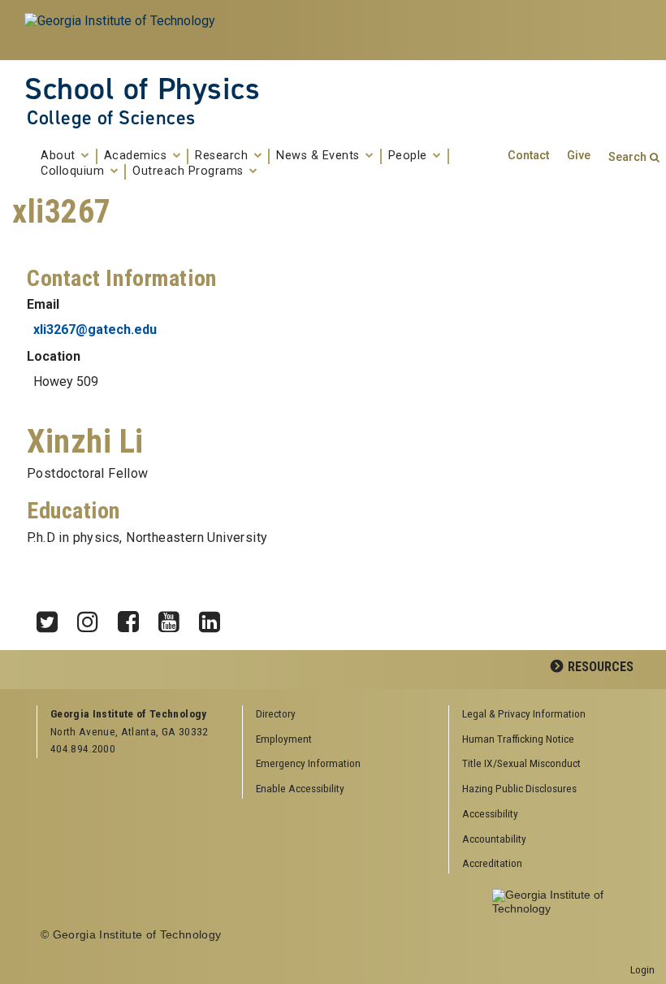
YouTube (174, 617)
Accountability (494, 838)
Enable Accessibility (300, 788)
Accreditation (492, 862)
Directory (276, 713)
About (60, 156)
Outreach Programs (189, 171)
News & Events (319, 156)
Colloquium (74, 171)
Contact (528, 156)
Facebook (134, 617)
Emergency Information (308, 762)
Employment (284, 738)
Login (642, 969)
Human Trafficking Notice (518, 738)
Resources (601, 666)
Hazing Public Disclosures (519, 788)
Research (223, 156)
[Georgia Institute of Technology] (121, 30)
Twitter (53, 617)
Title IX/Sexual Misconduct (521, 762)
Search (627, 157)
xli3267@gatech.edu (95, 329)
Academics (137, 156)
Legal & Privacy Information (524, 713)
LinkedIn (215, 617)
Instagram (93, 617)
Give (578, 156)
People (409, 156)
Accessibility (490, 813)
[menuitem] (545, 714)
